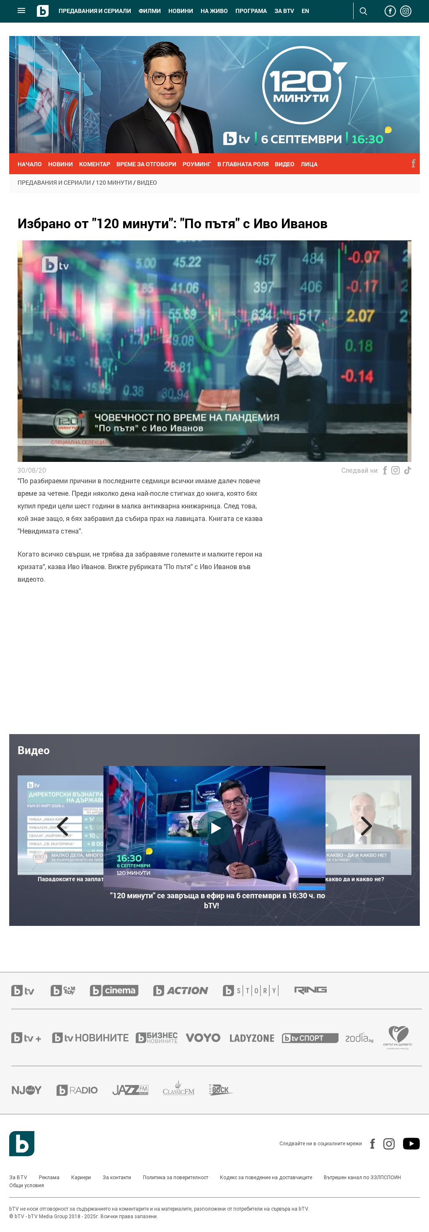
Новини (180, 11)
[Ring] (318, 991)
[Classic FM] (186, 1090)
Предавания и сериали (95, 11)
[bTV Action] (188, 990)
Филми (150, 11)
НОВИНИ (60, 164)
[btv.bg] (31, 990)
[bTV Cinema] (121, 990)
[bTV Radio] (84, 1090)
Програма (251, 11)
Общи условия (26, 1185)
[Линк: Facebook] (368, 1144)
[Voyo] (208, 1038)
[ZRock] (229, 1090)
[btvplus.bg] (31, 1037)
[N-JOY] (34, 1090)
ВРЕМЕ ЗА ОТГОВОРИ (146, 164)
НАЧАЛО (30, 164)
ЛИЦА (309, 164)
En (305, 11)
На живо (214, 11)
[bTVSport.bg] (314, 1037)
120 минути (114, 182)
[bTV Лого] (21, 1143)
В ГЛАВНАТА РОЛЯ (243, 164)
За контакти (117, 1177)
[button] (62, 826)
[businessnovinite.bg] (161, 1037)
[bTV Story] (258, 990)
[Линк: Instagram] (385, 1144)
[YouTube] (407, 1143)
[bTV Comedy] (70, 990)
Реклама (49, 1177)
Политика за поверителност (175, 1177)
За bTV (284, 11)
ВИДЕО (285, 164)
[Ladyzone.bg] (256, 1037)
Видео (147, 182)
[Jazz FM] (137, 1090)
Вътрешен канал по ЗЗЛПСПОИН (362, 1177)
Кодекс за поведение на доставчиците (266, 1177)
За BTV (18, 1177)
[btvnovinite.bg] (93, 1037)
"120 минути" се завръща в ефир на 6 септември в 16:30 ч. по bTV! (217, 900)
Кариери (81, 1177)
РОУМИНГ (197, 164)
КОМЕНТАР (94, 164)
